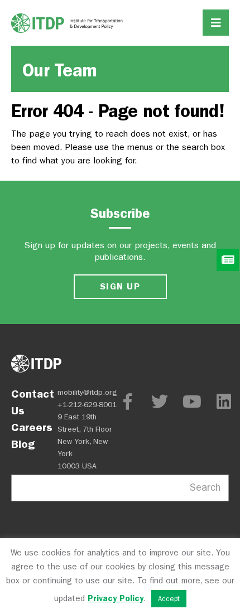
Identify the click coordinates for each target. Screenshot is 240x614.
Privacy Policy (115, 598)
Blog (23, 444)
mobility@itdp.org (87, 392)
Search (205, 488)
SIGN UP (120, 286)
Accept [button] (169, 598)
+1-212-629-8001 (87, 404)
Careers (31, 427)
